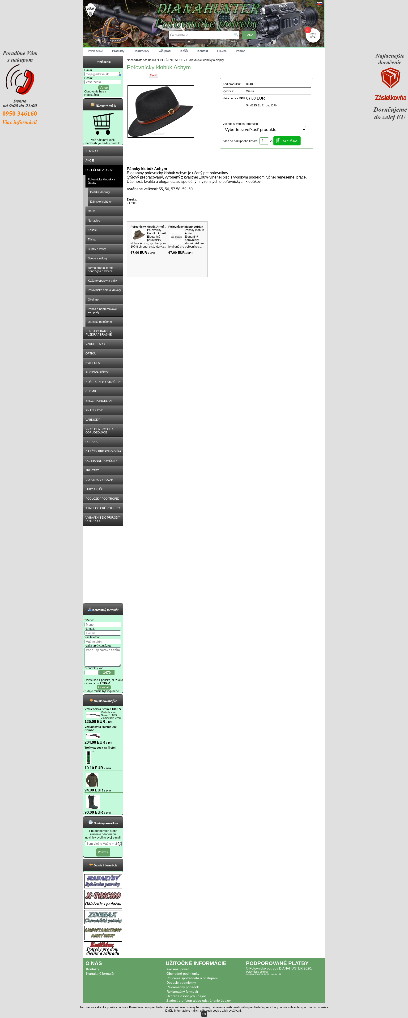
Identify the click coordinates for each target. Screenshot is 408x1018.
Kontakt (202, 51)
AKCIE (89, 160)
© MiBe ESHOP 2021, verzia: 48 (263, 974)
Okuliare (93, 299)
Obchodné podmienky (182, 973)
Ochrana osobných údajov (186, 996)
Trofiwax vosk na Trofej (100, 747)
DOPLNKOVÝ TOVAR (99, 479)
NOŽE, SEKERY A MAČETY (103, 382)
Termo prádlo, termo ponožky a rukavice (101, 269)
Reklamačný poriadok (182, 987)
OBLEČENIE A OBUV (99, 170)
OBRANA (91, 442)
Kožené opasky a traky (102, 280)
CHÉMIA (91, 391)
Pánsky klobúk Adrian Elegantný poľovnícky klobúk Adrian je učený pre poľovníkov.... (186, 238)
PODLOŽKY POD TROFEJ (102, 498)
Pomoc (240, 51)
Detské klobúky (100, 192)
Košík (184, 51)
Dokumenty (141, 51)
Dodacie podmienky (181, 982)
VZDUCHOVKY (95, 344)
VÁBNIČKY (92, 419)
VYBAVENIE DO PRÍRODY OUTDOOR (102, 519)
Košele (92, 230)
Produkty (118, 51)
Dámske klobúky (100, 201)
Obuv (91, 211)
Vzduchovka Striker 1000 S (103, 709)
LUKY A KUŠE (94, 489)
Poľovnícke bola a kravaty (104, 290)
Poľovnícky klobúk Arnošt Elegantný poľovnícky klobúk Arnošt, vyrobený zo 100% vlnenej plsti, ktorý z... (148, 238)
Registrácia (91, 94)
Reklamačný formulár (182, 991)
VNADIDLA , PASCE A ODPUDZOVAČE (99, 431)
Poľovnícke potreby (257, 971)
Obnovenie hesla (95, 91)
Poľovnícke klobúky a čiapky (101, 181)
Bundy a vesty (97, 249)
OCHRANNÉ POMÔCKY (101, 461)
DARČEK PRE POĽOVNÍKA (103, 451)
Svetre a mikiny (97, 258)
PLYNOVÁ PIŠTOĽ (97, 372)
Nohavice (94, 220)
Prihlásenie (95, 51)
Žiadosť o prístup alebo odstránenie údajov (198, 1000)
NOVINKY (91, 151)
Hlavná (222, 51)
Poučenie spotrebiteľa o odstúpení (192, 978)
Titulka (152, 60)
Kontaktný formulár (100, 973)
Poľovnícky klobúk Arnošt (148, 226)
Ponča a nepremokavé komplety (102, 310)
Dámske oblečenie (100, 321)
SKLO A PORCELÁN (98, 400)
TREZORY (92, 470)
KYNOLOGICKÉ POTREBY (102, 508)
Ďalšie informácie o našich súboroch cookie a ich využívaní (203, 1010)
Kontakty (92, 969)
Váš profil (164, 51)
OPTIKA (90, 353)
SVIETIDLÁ (92, 363)
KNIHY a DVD (94, 410)
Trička (92, 239)
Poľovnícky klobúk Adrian (185, 226)
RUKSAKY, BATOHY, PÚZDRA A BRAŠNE (98, 333)
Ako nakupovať (177, 969)
